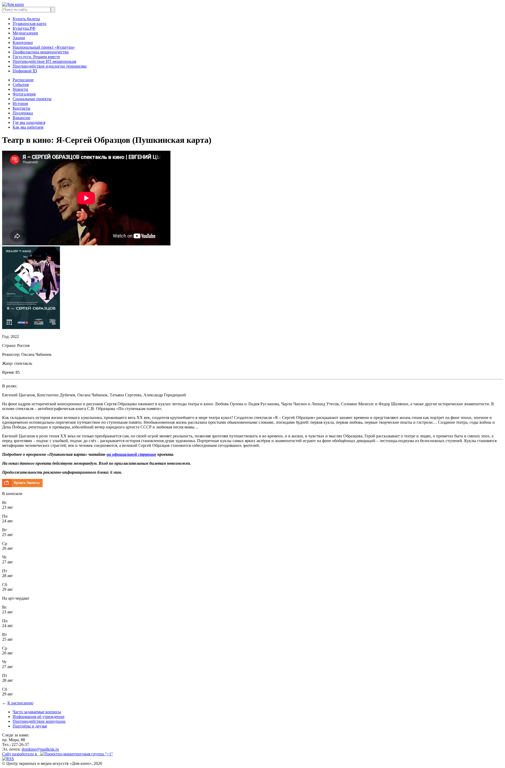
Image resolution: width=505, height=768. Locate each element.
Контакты (21, 108)
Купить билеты (26, 19)
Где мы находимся (29, 122)
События (21, 84)
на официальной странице (131, 454)
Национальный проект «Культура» (44, 47)
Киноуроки (23, 42)
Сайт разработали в (21, 754)
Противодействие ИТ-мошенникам (44, 61)
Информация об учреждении (38, 716)
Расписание (23, 80)
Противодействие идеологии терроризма (50, 66)
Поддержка (23, 113)
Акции (19, 38)
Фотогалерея (24, 94)
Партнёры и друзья (30, 726)
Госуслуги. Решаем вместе (36, 56)
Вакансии (21, 117)
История (20, 103)
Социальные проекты (32, 99)
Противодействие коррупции (39, 721)
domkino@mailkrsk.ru (40, 749)
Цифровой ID (25, 71)
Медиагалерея (25, 33)
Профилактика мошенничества (41, 52)
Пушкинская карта (29, 23)
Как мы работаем (28, 127)
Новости (20, 89)
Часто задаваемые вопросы (37, 712)
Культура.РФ (24, 28)
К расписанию (20, 703)
